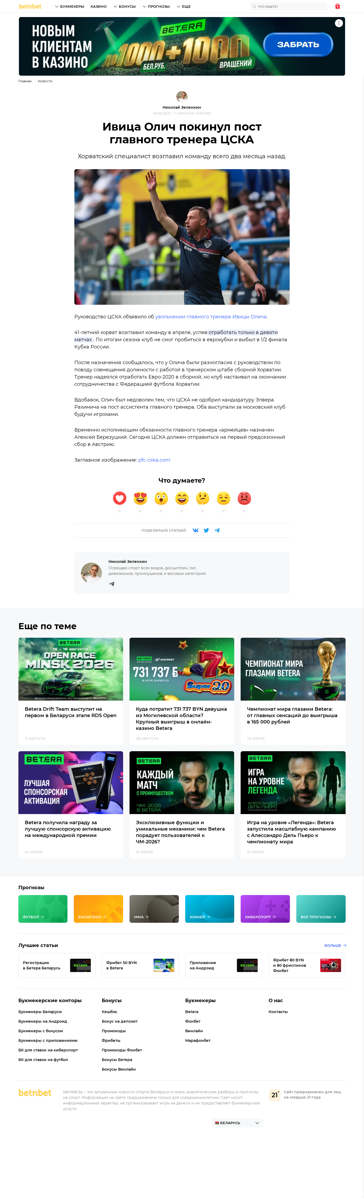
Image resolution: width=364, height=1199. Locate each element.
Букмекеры (72, 6)
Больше (333, 945)
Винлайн (194, 1031)
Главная (24, 81)
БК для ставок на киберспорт (48, 1050)
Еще (186, 6)
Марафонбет (198, 1040)
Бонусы (127, 6)
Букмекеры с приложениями (48, 1040)
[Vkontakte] (195, 530)
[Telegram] (217, 530)
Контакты (278, 1011)
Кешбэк (109, 1011)
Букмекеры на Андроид (42, 1021)
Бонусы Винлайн (119, 1069)
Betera (192, 1011)
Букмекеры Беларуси (40, 1011)
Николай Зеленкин (182, 107)
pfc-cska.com (154, 460)
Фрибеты (111, 1040)
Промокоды (114, 1031)
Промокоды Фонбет (122, 1050)
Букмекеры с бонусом (40, 1031)
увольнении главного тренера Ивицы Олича (211, 317)
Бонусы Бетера (117, 1059)
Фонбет (192, 1021)
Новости (45, 81)
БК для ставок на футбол (43, 1059)
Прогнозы (159, 6)
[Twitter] (206, 530)
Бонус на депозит (119, 1021)
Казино (99, 6)
